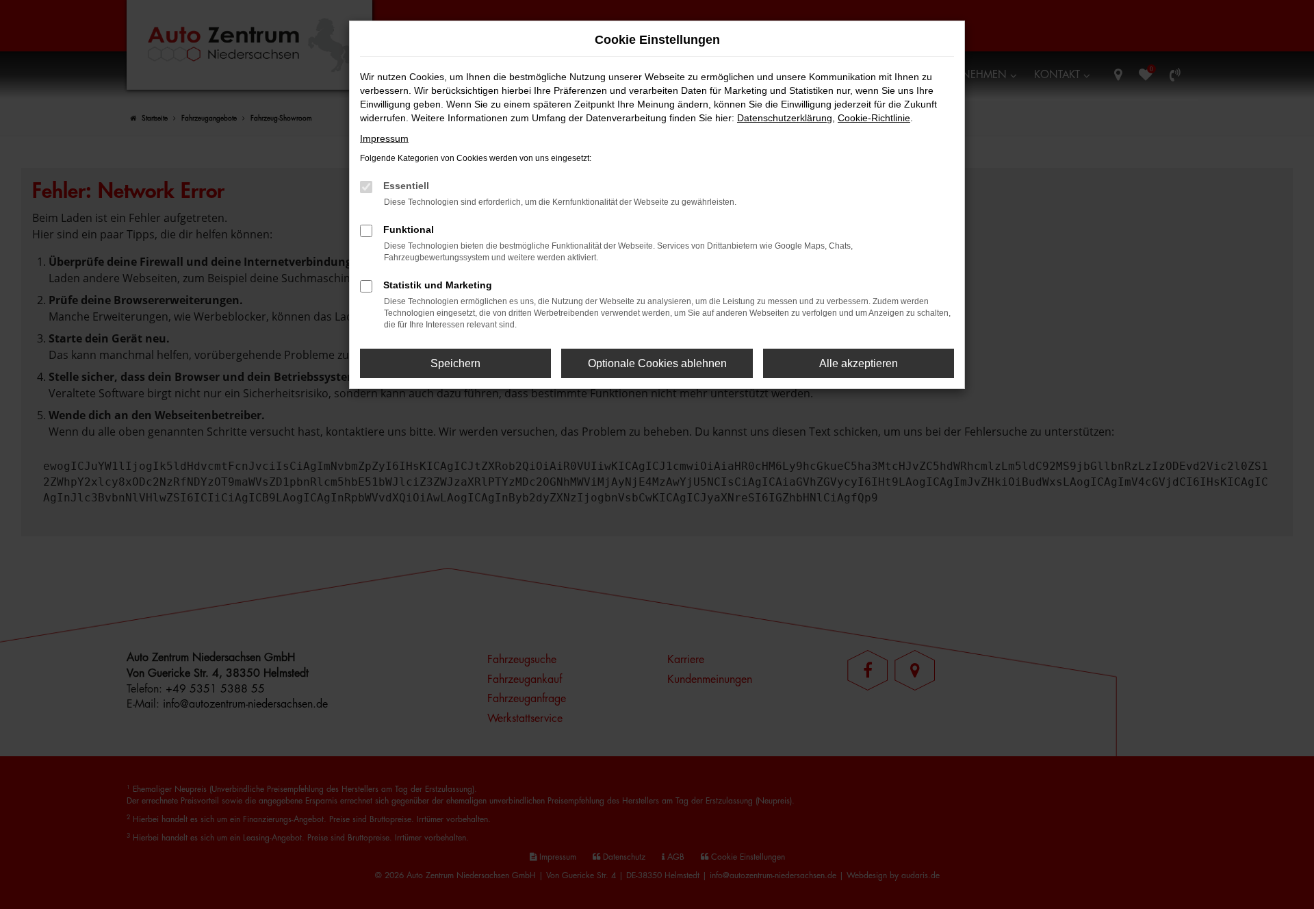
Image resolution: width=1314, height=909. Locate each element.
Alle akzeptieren (858, 363)
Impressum (384, 138)
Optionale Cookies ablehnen (657, 363)
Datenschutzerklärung (784, 117)
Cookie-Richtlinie (874, 117)
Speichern (455, 363)
